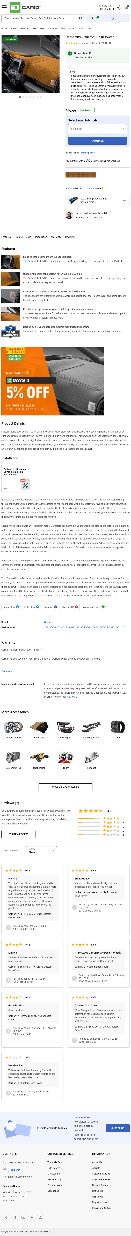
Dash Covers (38, 28)
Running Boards (91, 737)
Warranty (56, 237)
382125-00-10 (51, 627)
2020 (89, 28)
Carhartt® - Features (50, 607)
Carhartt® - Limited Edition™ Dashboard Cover (29, 1018)
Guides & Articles (101, 1173)
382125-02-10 (67, 627)
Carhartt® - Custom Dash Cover (91, 966)
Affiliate (96, 1168)
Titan (81, 28)
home (4, 28)
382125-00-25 (84, 627)
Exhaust (91, 768)
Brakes (65, 768)
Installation (41, 237)
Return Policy (54, 1179)
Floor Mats (39, 737)
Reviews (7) (71, 237)
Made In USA (70, 607)
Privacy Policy (54, 1185)
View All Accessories (65, 787)
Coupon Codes (100, 1185)
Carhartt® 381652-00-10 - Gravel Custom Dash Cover (96, 1028)
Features (6, 237)
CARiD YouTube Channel (23, 1217)
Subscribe (117, 1128)
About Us (97, 1162)
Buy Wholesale (99, 1202)
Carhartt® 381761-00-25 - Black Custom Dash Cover (96, 894)
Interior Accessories (20, 28)
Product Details (23, 237)
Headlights (65, 737)
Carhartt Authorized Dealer (93, 607)
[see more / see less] (8, 671)
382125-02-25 (100, 627)
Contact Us (53, 1190)
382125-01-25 (116, 627)
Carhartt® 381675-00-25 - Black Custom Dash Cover (29, 916)
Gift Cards (97, 1190)
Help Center (53, 1168)
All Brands (97, 1196)
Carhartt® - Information (10, 607)
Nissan (72, 28)
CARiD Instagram (40, 1217)
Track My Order (55, 1162)
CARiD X (14, 1217)
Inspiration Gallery (101, 1208)
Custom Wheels (13, 737)
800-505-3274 (106, 9)
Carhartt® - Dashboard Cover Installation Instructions (16, 472)
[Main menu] (4, 7)
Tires (117, 737)
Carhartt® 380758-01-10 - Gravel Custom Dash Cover (30, 968)
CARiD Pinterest (31, 1217)
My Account (53, 1173)
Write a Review (18, 834)
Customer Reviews (102, 1179)
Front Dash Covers (56, 28)
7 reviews (83, 43)
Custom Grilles (13, 768)
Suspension (39, 768)
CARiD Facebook (6, 1217)
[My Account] (119, 7)
